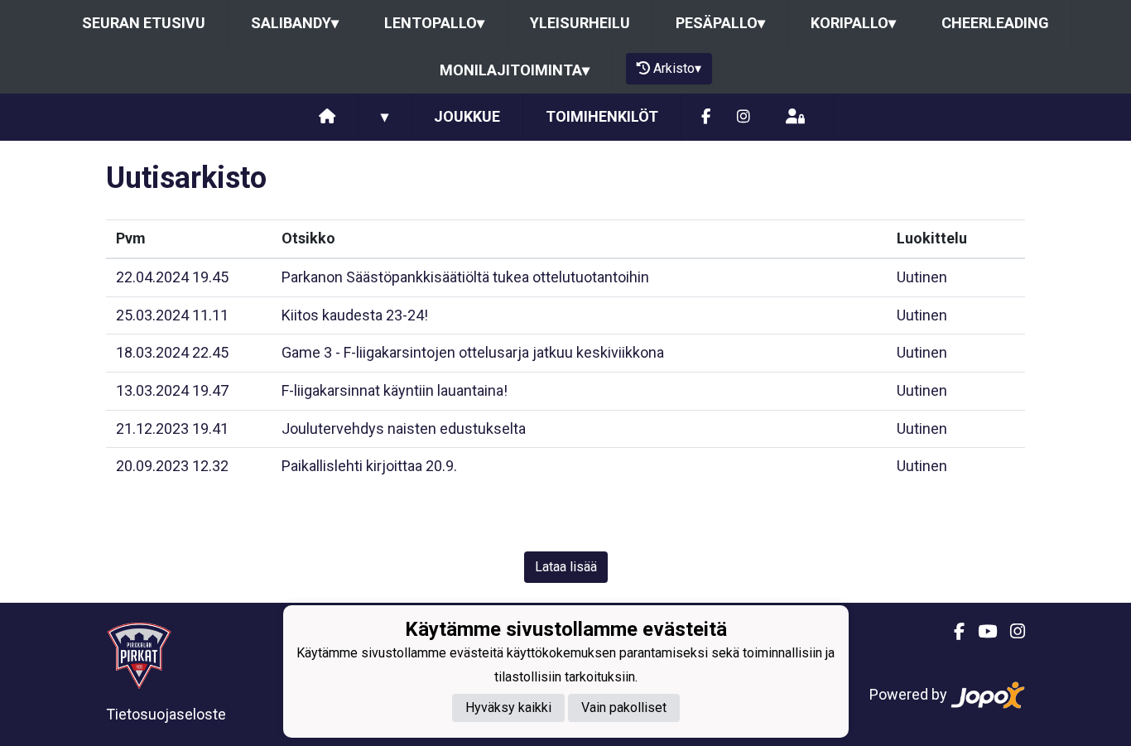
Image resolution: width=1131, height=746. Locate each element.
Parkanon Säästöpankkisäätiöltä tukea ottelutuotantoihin (465, 277)
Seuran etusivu (143, 22)
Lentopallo (434, 22)
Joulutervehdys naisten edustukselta (404, 428)
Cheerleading (995, 22)
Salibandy (295, 22)
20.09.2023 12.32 (172, 465)
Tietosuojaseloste (166, 714)
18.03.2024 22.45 (172, 352)
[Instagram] (743, 117)
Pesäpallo (720, 22)
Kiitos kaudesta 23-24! (355, 315)
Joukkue (467, 116)
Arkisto (677, 68)
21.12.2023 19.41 (172, 428)
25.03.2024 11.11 (172, 315)
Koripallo (853, 22)
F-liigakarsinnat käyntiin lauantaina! (395, 390)
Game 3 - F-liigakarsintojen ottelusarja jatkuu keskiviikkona (473, 352)
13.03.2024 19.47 (172, 390)
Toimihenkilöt (602, 116)
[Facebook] (706, 117)
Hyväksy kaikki (508, 708)
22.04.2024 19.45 (172, 277)
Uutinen (922, 277)
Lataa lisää (566, 567)
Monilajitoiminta (515, 70)
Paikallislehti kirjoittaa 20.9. (369, 465)
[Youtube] (981, 632)
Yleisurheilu (580, 22)
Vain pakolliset (624, 708)
